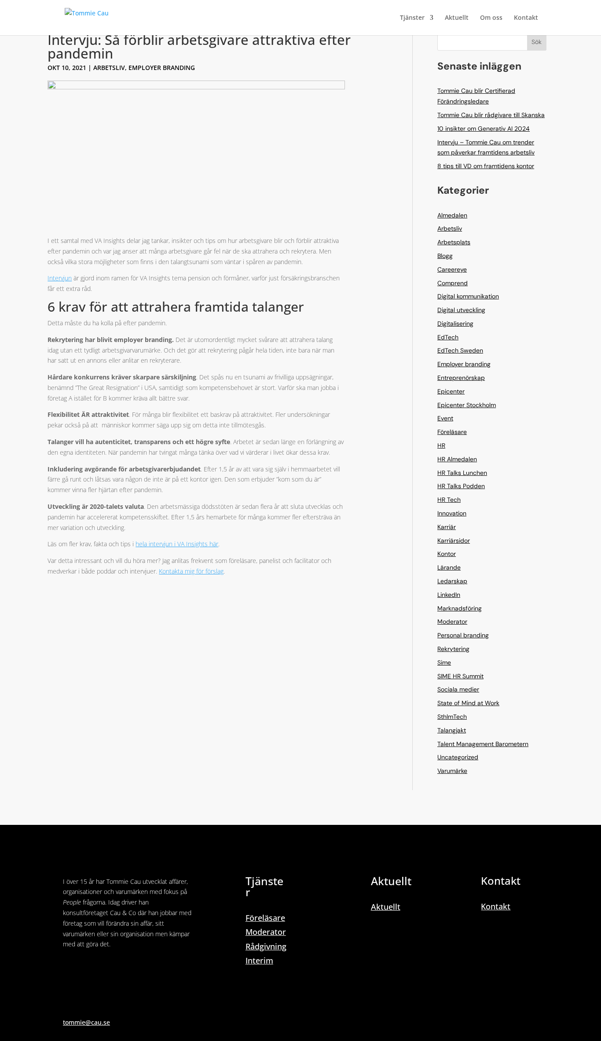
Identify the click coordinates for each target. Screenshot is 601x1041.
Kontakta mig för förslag (191, 571)
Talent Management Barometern (482, 744)
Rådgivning (266, 946)
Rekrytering (453, 649)
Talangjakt (451, 730)
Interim (259, 960)
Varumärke (452, 771)
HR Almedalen (457, 459)
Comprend (452, 283)
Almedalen (452, 215)
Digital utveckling (461, 310)
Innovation (451, 513)
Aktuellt (457, 18)
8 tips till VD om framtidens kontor (485, 166)
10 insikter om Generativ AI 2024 (483, 128)
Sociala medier (458, 689)
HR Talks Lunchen (462, 473)
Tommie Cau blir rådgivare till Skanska (491, 115)
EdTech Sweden (460, 350)
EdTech (447, 337)
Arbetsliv (109, 67)
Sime (444, 662)
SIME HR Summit (460, 676)
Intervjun (60, 278)
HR (441, 445)
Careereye (452, 269)
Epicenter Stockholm (466, 405)
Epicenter (451, 391)
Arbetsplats (453, 242)
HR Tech (449, 500)
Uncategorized (457, 757)
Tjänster (412, 18)
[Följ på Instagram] (88, 970)
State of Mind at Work (468, 703)
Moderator (452, 621)
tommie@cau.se (86, 1022)
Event (445, 418)
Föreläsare (452, 432)
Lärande (449, 567)
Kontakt (526, 18)
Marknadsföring (459, 608)
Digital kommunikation (468, 296)
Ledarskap (452, 581)
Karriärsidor (453, 540)
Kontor (446, 554)
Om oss (491, 18)
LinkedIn (448, 595)
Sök (536, 42)
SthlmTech (452, 717)
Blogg (445, 256)
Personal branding (463, 635)
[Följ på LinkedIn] (70, 970)
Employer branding (161, 67)
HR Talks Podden (461, 486)
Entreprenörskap (461, 378)
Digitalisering (455, 323)
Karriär (446, 527)
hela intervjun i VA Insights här (177, 544)
